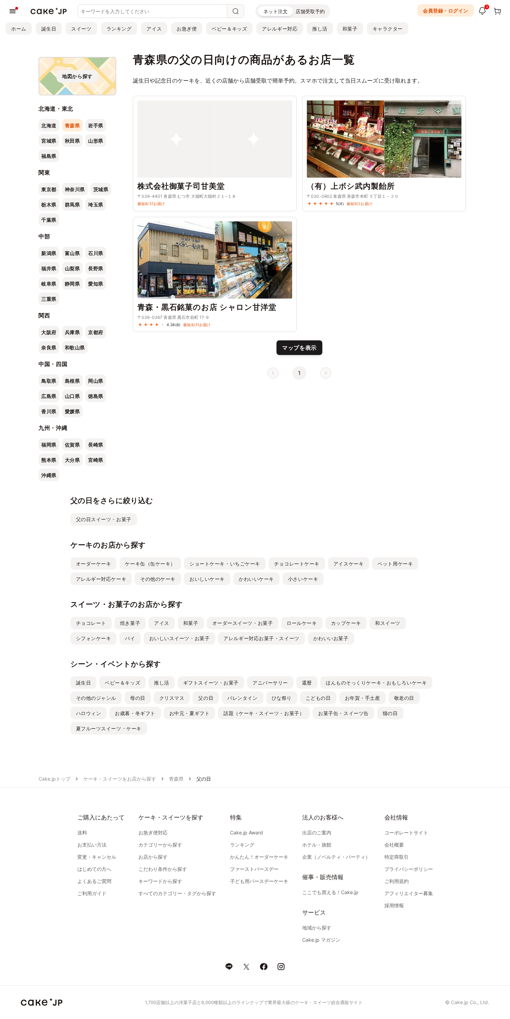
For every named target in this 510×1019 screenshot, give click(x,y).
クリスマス (172, 698)
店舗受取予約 (310, 11)
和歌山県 (75, 347)
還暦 (307, 683)
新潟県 (49, 253)
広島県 (49, 396)
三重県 (49, 299)
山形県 (95, 141)
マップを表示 (299, 347)
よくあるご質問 (94, 881)
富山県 (72, 253)
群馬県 (72, 204)
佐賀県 (72, 445)
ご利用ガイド (92, 893)
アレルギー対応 (279, 29)
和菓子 (350, 29)
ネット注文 (275, 11)
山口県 (72, 396)
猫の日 (390, 713)
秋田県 (72, 141)
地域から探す (316, 928)
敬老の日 (404, 698)
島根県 (72, 381)
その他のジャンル (96, 698)
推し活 (320, 29)
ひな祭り (282, 698)
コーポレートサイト (406, 832)
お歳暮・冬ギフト (135, 713)
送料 (82, 832)
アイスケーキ (348, 564)
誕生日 (49, 29)
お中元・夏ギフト (189, 713)
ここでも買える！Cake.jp (330, 892)
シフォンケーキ (93, 638)
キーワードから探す (160, 881)
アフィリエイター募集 (408, 893)
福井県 (49, 268)
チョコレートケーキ (297, 564)
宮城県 (49, 141)
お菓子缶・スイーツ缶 (343, 713)
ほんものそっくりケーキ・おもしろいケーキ (376, 683)
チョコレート (91, 623)
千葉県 (49, 220)
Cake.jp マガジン (321, 940)
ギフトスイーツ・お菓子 (211, 683)
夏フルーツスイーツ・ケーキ (109, 728)
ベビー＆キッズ (229, 29)
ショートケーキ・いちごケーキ (224, 564)
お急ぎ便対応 (153, 832)
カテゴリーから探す (160, 845)
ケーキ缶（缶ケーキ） (150, 564)
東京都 (49, 189)
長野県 (95, 268)
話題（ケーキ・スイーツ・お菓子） (263, 713)
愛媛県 (72, 411)
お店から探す (153, 857)
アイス (154, 29)
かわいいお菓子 (331, 638)
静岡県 (72, 284)
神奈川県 (75, 189)
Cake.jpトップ (54, 779)
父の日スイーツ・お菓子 (103, 519)
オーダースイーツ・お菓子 (242, 623)
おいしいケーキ (207, 579)
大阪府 (49, 332)
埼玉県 (95, 204)
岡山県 (95, 381)
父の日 (205, 698)
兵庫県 (72, 332)
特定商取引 (396, 857)
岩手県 (95, 125)
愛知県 (95, 284)
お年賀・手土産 (362, 698)
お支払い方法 (92, 845)
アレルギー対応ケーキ (101, 579)
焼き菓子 (130, 623)
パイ (130, 638)
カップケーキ (346, 623)
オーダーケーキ (93, 564)
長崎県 (95, 445)
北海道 (49, 125)
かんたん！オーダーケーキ (259, 857)
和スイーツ (387, 623)
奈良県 (49, 347)
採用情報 (394, 905)
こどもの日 (318, 698)
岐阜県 (49, 284)
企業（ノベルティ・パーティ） (336, 857)
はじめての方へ (94, 869)
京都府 (95, 332)
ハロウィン (88, 713)
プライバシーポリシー (408, 869)
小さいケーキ (303, 579)
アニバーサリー (270, 683)
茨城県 (101, 189)
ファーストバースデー (254, 869)
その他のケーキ (158, 579)
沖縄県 (49, 475)
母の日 (137, 698)
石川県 (95, 253)
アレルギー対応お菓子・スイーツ (261, 638)
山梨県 (72, 268)
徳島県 (95, 396)
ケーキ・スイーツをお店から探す (119, 779)
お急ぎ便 (187, 29)
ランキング (119, 29)
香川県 (49, 411)
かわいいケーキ (256, 579)
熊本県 (49, 460)
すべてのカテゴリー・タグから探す (177, 893)
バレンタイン (242, 698)
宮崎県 (95, 460)
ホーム (18, 29)
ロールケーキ (302, 623)
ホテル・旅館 (316, 845)
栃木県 (49, 204)
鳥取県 (49, 381)
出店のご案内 (316, 832)
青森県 (72, 125)
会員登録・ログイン (445, 11)
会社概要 (394, 845)
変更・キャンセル (96, 857)
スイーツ (81, 29)
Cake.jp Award (246, 832)
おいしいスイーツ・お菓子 (179, 638)
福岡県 (49, 445)
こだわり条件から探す (162, 869)
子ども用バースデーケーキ (259, 881)
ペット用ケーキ (395, 564)
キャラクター (388, 29)
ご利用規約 (396, 881)
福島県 (49, 156)
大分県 (72, 460)
